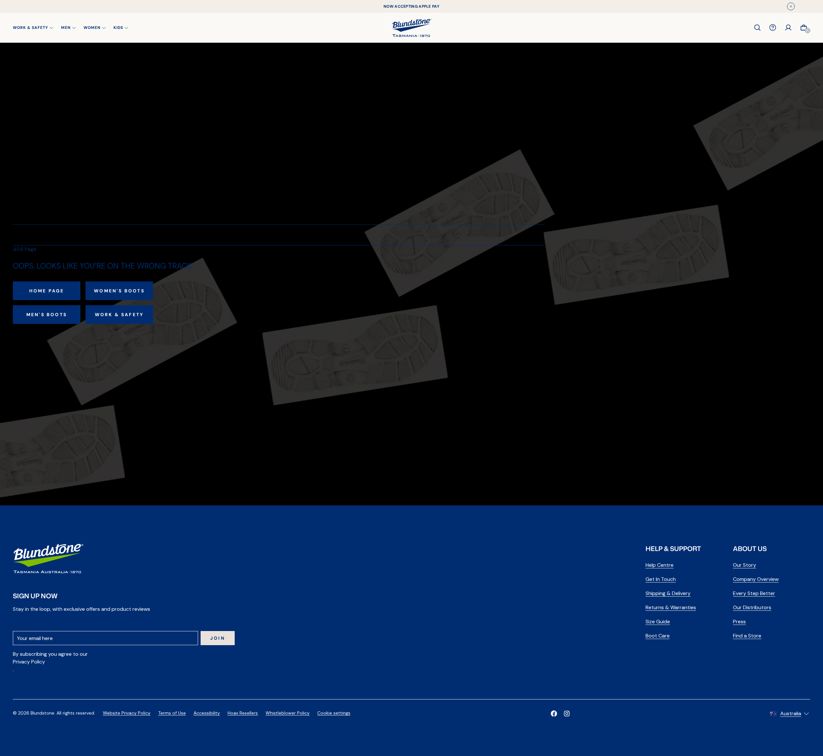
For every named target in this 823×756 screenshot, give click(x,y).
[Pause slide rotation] (791, 6)
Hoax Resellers (243, 713)
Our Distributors (752, 607)
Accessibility (207, 713)
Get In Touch (661, 579)
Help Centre (660, 565)
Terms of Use (172, 713)
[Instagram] (567, 713)
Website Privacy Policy (126, 713)
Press (739, 621)
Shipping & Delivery (668, 593)
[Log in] (788, 27)
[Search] (757, 27)
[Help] (772, 27)
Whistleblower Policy (288, 713)
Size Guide (658, 621)
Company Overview (756, 579)
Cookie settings (333, 713)
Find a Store (747, 635)
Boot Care (658, 635)
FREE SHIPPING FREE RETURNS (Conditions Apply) (411, 6)
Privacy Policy (29, 661)
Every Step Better (754, 593)
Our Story (744, 565)
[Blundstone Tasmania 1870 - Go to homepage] (412, 27)
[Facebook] (554, 713)
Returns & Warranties (671, 607)
